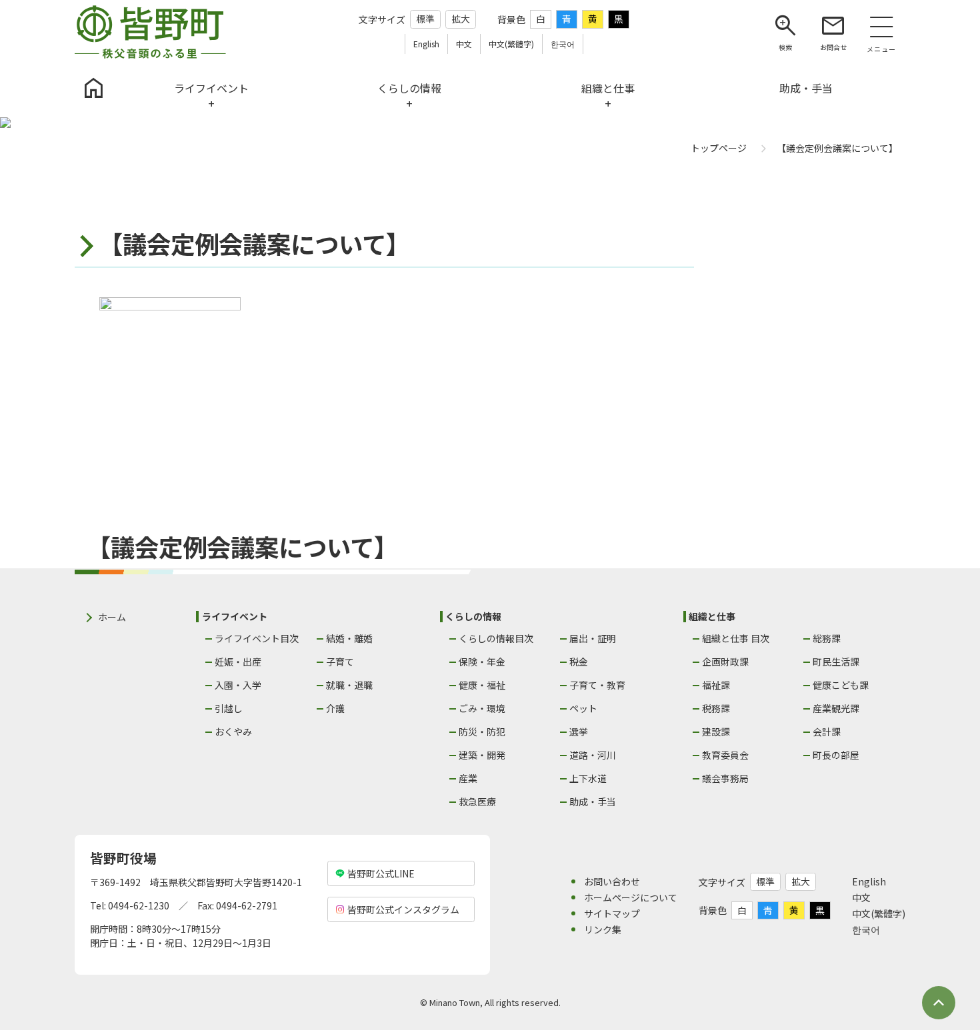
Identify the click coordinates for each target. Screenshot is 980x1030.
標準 (425, 18)
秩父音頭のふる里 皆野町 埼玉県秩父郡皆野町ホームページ (150, 32)
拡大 (460, 18)
